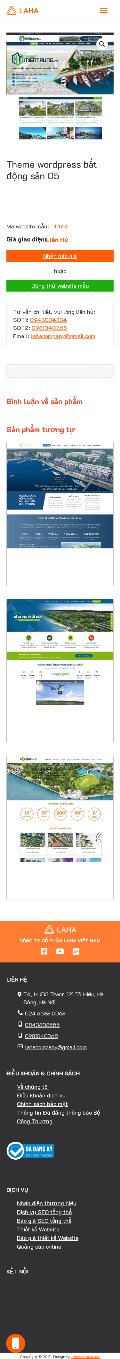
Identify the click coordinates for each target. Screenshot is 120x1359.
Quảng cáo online (39, 1246)
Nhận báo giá (60, 256)
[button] (102, 44)
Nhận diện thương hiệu (46, 1203)
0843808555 (42, 1025)
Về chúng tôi (33, 1086)
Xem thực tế (60, 566)
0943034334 (48, 319)
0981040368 (49, 327)
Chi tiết (60, 547)
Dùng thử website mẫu (60, 285)
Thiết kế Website (38, 1229)
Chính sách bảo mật (42, 1104)
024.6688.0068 (45, 1013)
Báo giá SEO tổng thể (44, 1220)
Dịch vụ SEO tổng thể (44, 1212)
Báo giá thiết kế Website (47, 1238)
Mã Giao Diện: (60, 502)
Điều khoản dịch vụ (41, 1095)
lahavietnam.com (85, 1356)
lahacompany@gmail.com (63, 336)
